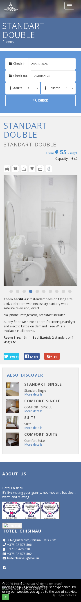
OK (5, 597)
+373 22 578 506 (19, 544)
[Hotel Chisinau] (11, 9)
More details (33, 394)
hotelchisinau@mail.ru (23, 558)
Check (42, 100)
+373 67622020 (18, 549)
